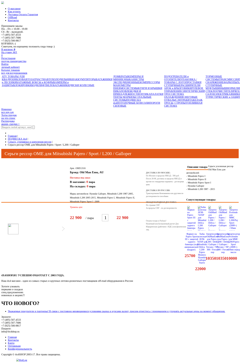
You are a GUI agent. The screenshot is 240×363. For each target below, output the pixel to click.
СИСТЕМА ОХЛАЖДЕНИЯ (174, 95)
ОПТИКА (145, 94)
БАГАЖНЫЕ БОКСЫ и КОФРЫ (35, 82)
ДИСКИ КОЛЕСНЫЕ (82, 85)
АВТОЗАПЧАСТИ (34, 79)
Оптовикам (14, 346)
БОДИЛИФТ (39, 85)
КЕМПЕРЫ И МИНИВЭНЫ (128, 78)
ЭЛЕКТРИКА (223, 94)
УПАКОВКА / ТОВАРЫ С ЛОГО (180, 81)
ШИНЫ (220, 88)
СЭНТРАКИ (182, 100)
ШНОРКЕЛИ (232, 88)
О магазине (14, 8)
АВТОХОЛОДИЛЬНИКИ (59, 79)
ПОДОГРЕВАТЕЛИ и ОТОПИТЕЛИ (176, 78)
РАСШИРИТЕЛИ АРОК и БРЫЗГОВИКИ (182, 87)
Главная (12, 337)
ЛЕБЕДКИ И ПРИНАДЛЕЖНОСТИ (127, 92)
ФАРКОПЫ (230, 82)
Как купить (14, 11)
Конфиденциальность (20, 348)
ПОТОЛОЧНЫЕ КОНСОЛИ (133, 102)
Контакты (13, 20)
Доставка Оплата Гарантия (23, 14)
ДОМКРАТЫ (120, 76)
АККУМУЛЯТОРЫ (85, 79)
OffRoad (12, 17)
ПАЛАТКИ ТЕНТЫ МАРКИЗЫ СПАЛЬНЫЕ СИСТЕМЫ (138, 97)
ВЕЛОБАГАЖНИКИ (58, 85)
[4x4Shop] (2, 3)
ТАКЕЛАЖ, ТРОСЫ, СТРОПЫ (183, 101)
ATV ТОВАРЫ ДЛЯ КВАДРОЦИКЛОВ (13, 78)
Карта (11, 343)
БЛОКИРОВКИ (23, 85)
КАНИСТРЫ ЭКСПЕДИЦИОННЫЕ (128, 81)
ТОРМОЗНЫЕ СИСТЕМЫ (214, 78)
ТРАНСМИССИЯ (229, 79)
